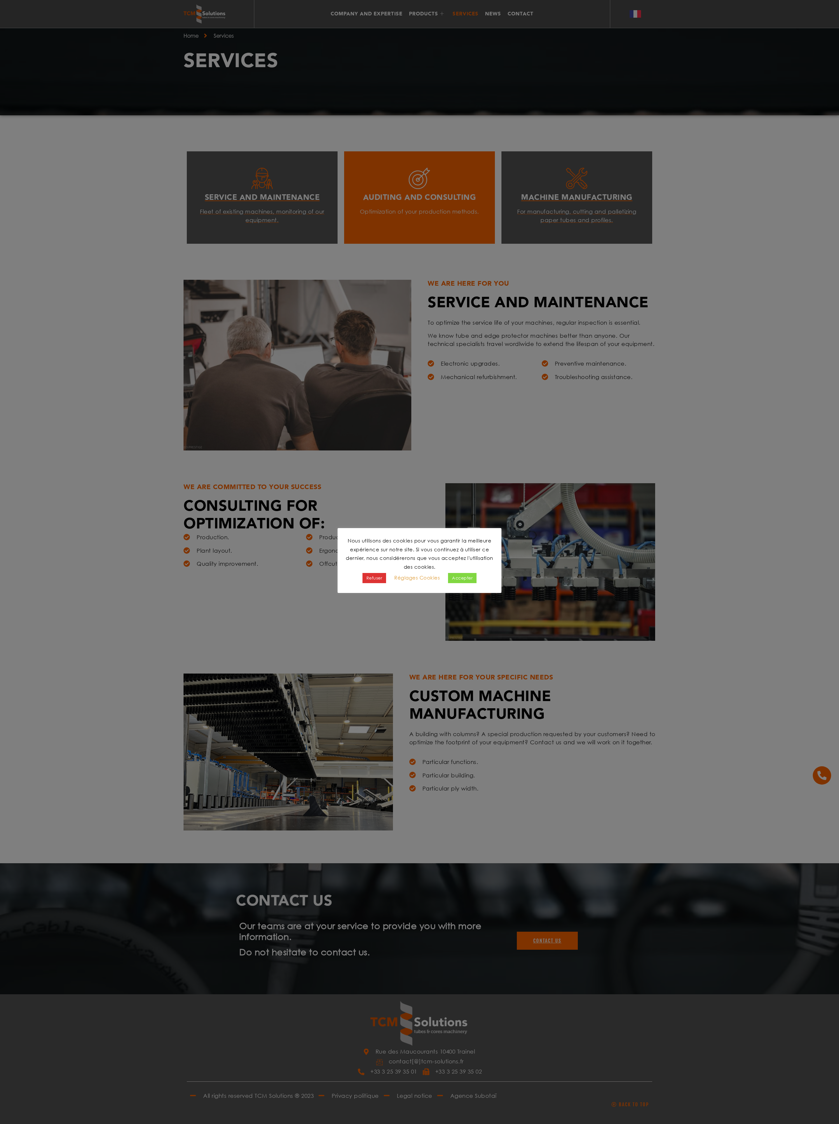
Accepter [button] (462, 578)
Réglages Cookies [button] (417, 577)
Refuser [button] (374, 578)
